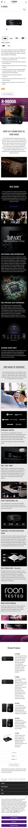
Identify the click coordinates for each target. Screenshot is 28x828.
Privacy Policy (8, 815)
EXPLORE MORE (13, 206)
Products (15, 779)
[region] (14, 811)
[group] (5, 38)
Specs (13, 756)
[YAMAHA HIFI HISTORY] (14, 626)
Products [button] (3, 783)
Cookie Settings (14, 817)
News (2, 790)
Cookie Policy (15, 815)
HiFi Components (22, 779)
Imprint (3, 815)
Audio (6, 779)
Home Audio (10, 779)
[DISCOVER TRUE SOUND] (14, 618)
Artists (2, 793)
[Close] (26, 797)
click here (16, 811)
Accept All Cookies (14, 825)
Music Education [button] (4, 786)
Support (13, 759)
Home (2, 779)
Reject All (14, 821)
